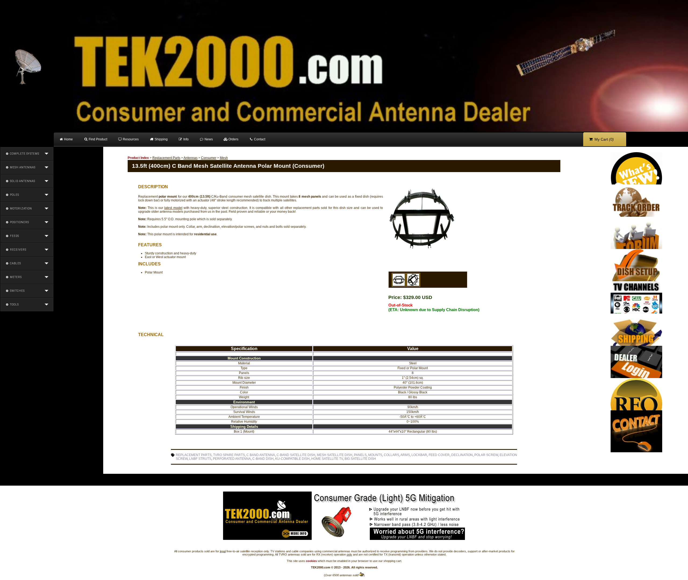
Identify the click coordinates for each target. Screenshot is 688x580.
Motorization (20, 208)
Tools (14, 304)
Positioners (19, 222)
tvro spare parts (229, 455)
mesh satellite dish (334, 455)
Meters (15, 277)
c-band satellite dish (296, 455)
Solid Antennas (22, 181)
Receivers (17, 249)
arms (405, 455)
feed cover (439, 455)
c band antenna (260, 455)
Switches (17, 290)
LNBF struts (200, 459)
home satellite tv (327, 459)
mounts (375, 455)
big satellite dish (360, 459)
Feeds (14, 235)
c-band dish (263, 459)
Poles (14, 194)
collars (391, 455)
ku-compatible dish (292, 459)
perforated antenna (232, 459)
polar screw (486, 455)
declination (462, 455)
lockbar (419, 455)
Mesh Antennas (22, 167)
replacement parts (194, 455)
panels (360, 455)
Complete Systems (24, 153)
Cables (15, 263)
